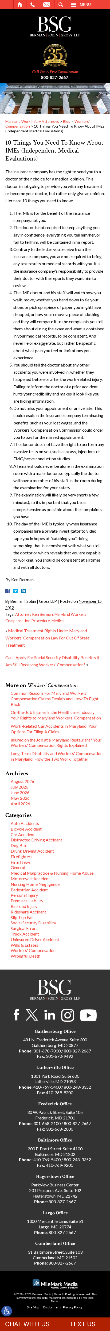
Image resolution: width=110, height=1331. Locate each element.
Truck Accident (25, 933)
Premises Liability (27, 900)
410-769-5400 (47, 1086)
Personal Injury (24, 895)
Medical (58, 620)
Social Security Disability (33, 922)
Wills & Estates (24, 944)
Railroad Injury (24, 906)
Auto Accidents (25, 823)
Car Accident (23, 834)
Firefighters (21, 856)
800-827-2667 (54, 77)
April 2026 (20, 803)
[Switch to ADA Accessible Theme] (6, 1311)
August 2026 (22, 781)
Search (60, 4)
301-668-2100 (47, 1123)
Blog (66, 121)
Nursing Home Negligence (35, 884)
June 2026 (20, 792)
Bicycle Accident (26, 828)
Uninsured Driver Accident (35, 939)
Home (20, 4)
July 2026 (19, 786)
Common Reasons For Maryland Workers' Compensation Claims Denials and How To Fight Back (55, 698)
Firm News (21, 862)
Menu (85, 4)
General (18, 867)
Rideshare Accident (28, 911)
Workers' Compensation (33, 950)
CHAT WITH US (27, 1324)
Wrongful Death (25, 955)
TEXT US (83, 1324)
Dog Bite (19, 845)
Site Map (33, 1307)
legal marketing (51, 1297)
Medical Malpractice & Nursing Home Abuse (52, 872)
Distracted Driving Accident (36, 839)
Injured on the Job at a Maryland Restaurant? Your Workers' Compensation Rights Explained (56, 742)
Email (46, 4)
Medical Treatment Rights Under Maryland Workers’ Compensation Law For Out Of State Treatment (47, 637)
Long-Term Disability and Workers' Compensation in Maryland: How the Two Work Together (57, 756)
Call (32, 4)
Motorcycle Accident (30, 878)
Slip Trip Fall (22, 917)
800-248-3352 (77, 1086)
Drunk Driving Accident (32, 850)
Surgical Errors (24, 928)
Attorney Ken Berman (34, 614)
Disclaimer (51, 1307)
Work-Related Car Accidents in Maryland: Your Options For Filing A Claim (54, 728)
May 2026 (20, 798)
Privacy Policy (72, 1307)
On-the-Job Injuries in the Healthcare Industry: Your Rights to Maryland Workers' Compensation (56, 715)
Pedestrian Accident (29, 889)
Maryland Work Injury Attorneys (32, 121)
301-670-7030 (47, 1050)
